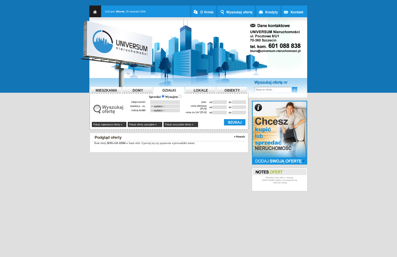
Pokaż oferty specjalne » (143, 124)
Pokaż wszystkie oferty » (179, 124)
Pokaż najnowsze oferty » (107, 124)
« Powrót (239, 136)
